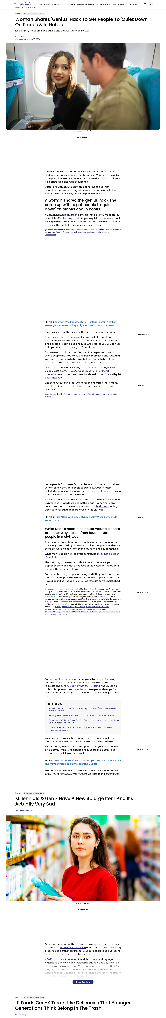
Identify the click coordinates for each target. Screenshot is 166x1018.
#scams (58, 232)
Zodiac (47, 4)
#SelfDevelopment (99, 609)
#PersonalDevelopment (55, 612)
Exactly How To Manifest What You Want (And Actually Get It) (81, 715)
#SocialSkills (80, 607)
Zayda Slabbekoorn (24, 810)
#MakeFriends (85, 609)
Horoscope (57, 4)
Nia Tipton (19, 36)
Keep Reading (83, 982)
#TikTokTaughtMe (107, 612)
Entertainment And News (34, 14)
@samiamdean (51, 229)
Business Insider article (73, 947)
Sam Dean (71, 214)
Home (17, 14)
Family (70, 4)
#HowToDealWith (52, 609)
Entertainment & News (84, 4)
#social (90, 394)
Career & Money (118, 4)
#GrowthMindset (73, 612)
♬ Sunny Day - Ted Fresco (56, 614)
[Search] (144, 3)
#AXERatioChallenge (86, 232)
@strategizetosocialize (55, 589)
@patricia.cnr (50, 394)
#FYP (118, 612)
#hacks (65, 232)
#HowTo (89, 607)
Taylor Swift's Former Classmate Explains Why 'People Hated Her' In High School (83, 709)
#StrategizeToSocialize (65, 607)
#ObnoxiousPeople (101, 607)
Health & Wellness (102, 4)
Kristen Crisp (20, 1015)
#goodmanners (70, 394)
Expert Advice (133, 4)
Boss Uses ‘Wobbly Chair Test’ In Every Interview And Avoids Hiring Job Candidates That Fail (84, 721)
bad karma (102, 506)
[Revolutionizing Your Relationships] (25, 4)
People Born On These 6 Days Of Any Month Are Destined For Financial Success (81, 728)
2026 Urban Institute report (62, 959)
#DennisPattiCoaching (90, 612)
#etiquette (82, 394)
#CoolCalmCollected (69, 609)
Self (64, 4)
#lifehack (73, 232)
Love (41, 4)
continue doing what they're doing (80, 685)
